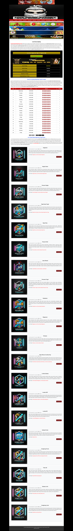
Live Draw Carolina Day (48, 361)
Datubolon (45, 298)
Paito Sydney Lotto (35, 493)
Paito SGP (29, 20)
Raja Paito (45, 223)
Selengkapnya (59, 156)
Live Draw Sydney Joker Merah (41, 268)
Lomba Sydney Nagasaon (36, 380)
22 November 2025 (32, 393)
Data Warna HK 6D (36, 528)
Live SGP (20, 20)
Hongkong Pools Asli (44, 455)
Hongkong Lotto (45, 505)
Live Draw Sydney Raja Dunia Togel (43, 212)
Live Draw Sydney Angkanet (40, 154)
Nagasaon (45, 317)
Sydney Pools (45, 430)
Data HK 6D (53, 20)
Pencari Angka (45, 185)
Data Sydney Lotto (41, 493)
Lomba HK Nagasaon (35, 418)
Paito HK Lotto (39, 512)
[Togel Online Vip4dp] (36, 36)
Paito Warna (42, 361)
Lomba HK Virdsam (42, 418)
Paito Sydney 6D (38, 475)
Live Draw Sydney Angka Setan (42, 173)
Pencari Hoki (45, 241)
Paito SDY (24, 20)
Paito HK (34, 20)
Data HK (38, 20)
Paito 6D (45, 467)
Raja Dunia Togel (45, 204)
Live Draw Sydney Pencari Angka (42, 192)
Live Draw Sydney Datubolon (40, 306)
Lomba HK (45, 411)
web (36, 186)
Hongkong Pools (45, 448)
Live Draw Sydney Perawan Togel (42, 287)
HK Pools (39, 455)
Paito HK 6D (34, 475)
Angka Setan (45, 166)
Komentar (40, 186)
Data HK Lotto (34, 512)
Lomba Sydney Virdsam (44, 380)
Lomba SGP (45, 392)
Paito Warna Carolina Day (45, 354)
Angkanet (45, 147)
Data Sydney (48, 20)
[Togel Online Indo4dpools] (36, 28)
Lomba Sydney (45, 373)
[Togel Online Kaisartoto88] (36, 24)
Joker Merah (45, 260)
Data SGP (43, 20)
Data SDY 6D (59, 20)
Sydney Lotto (45, 486)
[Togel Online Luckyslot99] (36, 32)
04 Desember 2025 (32, 186)
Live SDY (11, 20)
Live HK (16, 20)
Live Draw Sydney (36, 41)
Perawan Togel (45, 279)
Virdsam (45, 336)
